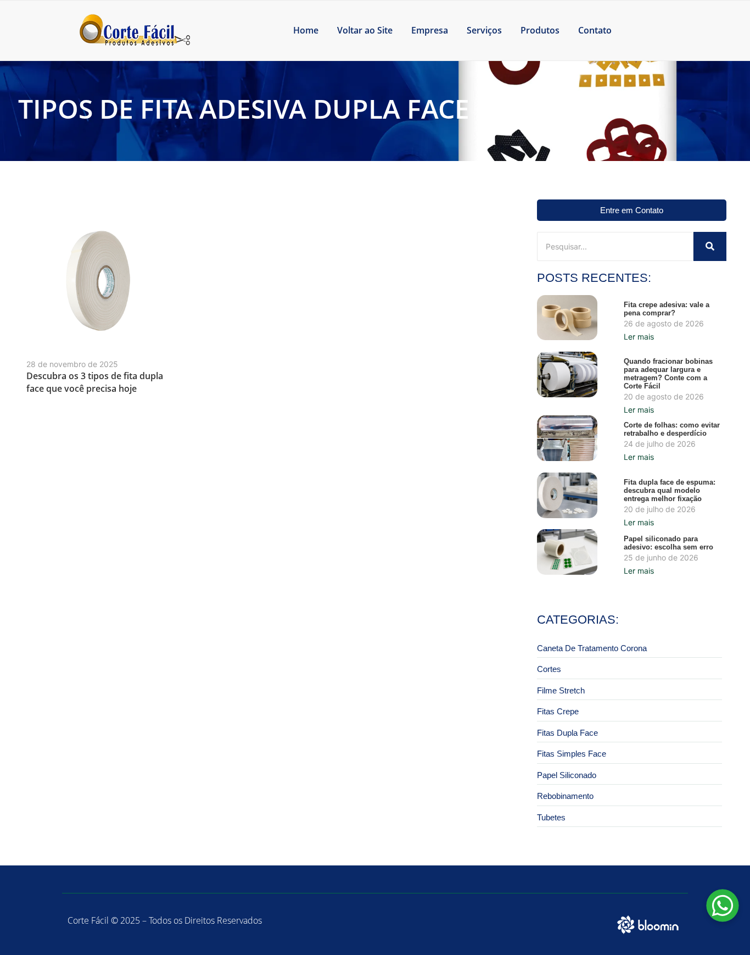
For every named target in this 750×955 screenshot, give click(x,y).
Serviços (484, 30)
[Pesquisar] (709, 246)
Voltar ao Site (365, 30)
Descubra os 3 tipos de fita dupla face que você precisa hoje (94, 382)
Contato (595, 30)
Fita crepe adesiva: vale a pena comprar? (666, 309)
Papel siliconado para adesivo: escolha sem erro (668, 543)
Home (305, 30)
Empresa (429, 30)
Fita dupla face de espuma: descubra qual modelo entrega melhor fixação (669, 490)
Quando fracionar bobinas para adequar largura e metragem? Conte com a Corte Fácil (668, 373)
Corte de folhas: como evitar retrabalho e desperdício (672, 429)
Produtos (539, 30)
